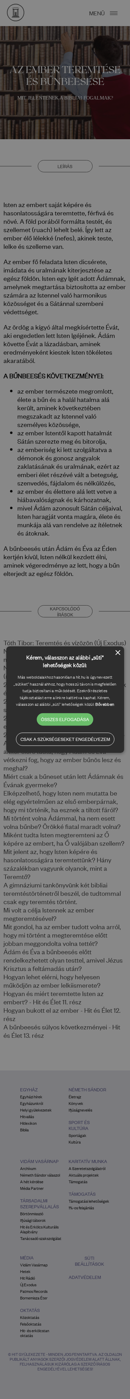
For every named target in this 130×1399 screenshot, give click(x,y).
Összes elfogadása (65, 719)
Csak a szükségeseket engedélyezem (65, 739)
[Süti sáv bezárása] (118, 653)
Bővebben (104, 704)
